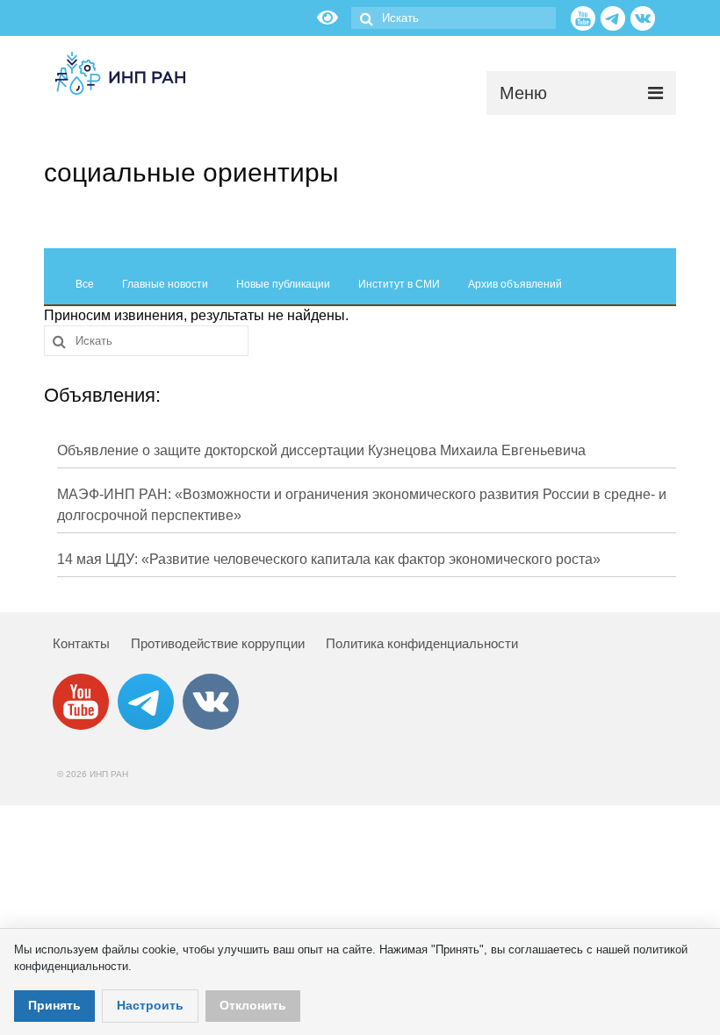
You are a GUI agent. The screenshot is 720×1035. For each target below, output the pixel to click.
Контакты (81, 643)
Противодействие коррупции (218, 643)
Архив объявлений (515, 284)
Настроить (150, 1005)
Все (85, 284)
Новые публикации (283, 284)
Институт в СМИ (399, 284)
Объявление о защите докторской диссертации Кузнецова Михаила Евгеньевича (321, 450)
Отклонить (253, 1005)
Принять (54, 1005)
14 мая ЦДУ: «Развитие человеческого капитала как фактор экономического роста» (329, 559)
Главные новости (165, 284)
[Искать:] (453, 18)
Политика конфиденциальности (422, 643)
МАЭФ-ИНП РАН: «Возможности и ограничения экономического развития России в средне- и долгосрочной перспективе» (361, 505)
